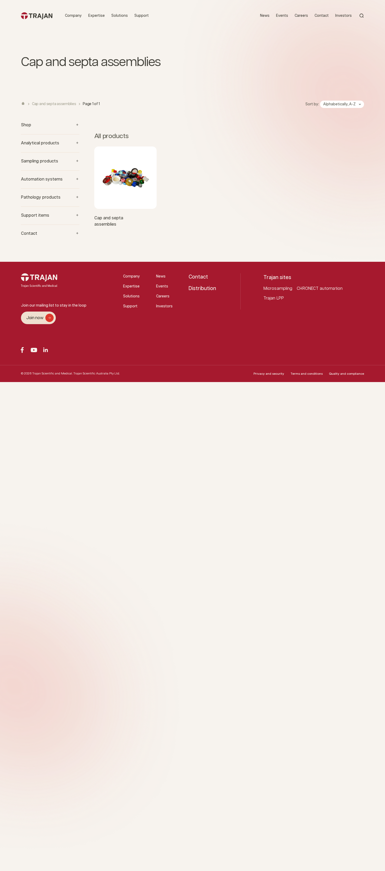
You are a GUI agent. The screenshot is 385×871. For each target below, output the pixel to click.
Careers (301, 16)
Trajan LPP (273, 298)
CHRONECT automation (320, 288)
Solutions (119, 16)
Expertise (96, 16)
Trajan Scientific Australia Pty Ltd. (96, 373)
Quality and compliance (346, 373)
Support (141, 16)
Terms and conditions (306, 373)
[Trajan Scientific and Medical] (36, 15)
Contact (322, 16)
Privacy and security (269, 373)
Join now (34, 318)
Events (282, 16)
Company (73, 16)
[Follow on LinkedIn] (45, 349)
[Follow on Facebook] (22, 349)
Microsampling (278, 288)
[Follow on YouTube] (33, 349)
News (265, 16)
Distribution (202, 288)
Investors (343, 16)
